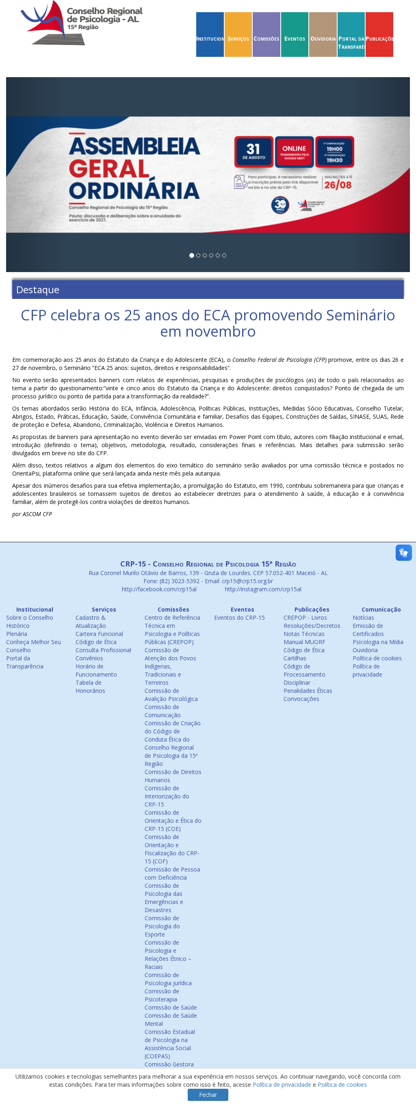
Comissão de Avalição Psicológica (171, 695)
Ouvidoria (323, 38)
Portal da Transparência (356, 42)
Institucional (213, 38)
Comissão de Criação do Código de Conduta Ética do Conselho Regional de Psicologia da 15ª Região (173, 743)
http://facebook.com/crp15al (158, 589)
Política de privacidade (367, 670)
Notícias (363, 617)
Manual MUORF (304, 642)
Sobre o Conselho (29, 617)
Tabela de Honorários (90, 686)
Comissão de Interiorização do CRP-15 (167, 796)
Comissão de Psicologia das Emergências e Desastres (164, 898)
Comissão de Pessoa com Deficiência (172, 873)
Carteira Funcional (99, 634)
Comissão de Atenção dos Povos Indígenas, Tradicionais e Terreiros (170, 666)
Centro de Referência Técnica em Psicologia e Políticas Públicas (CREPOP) (172, 630)
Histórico (18, 625)
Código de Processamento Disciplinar (304, 674)
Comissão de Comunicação (163, 711)
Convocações (301, 699)
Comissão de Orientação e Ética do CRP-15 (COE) (173, 821)
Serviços (238, 38)
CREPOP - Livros (305, 617)
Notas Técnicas (304, 634)
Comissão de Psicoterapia (162, 995)
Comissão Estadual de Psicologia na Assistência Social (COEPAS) (170, 1044)
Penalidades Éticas (308, 690)
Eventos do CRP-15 (239, 617)
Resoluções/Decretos (312, 625)
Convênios (89, 658)
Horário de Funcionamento (96, 670)
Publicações (381, 38)
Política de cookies (377, 658)
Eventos (294, 38)
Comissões (266, 38)
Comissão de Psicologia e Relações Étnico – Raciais (168, 954)
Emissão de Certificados (368, 630)
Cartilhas (295, 658)
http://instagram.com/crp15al (262, 589)
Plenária (16, 634)
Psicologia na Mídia (378, 642)
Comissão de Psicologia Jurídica (168, 979)
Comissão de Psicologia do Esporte (162, 926)
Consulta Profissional (103, 650)
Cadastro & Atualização (91, 621)
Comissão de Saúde (171, 1007)
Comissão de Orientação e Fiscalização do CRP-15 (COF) (172, 849)
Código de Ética (96, 642)
